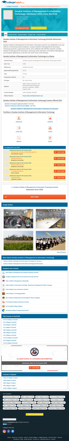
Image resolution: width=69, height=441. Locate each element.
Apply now (60, 152)
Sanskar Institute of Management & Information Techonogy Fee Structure (34, 108)
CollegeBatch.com (12, 422)
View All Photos (61, 252)
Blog (21, 439)
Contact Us (36, 439)
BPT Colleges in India (9, 405)
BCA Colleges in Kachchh (9, 340)
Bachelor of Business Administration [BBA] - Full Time (20, 106)
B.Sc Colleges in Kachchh (9, 322)
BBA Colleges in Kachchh (9, 332)
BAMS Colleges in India (58, 402)
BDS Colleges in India (44, 402)
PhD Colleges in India (25, 408)
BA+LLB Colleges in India (57, 397)
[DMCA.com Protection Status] (7, 424)
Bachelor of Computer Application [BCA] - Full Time (19, 104)
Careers (53, 439)
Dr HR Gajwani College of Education (15, 302)
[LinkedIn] (12, 431)
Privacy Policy (52, 437)
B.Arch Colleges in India (29, 402)
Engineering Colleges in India (11, 397)
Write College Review (39, 28)
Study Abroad (28, 439)
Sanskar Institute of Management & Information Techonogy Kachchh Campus (23, 263)
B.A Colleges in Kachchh (9, 327)
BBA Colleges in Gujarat (9, 383)
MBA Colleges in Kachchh (10, 330)
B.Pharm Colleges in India (42, 400)
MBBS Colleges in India (56, 405)
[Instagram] (4, 431)
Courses (20, 437)
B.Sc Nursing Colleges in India (12, 402)
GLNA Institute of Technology (13, 293)
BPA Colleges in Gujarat (9, 385)
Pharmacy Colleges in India (56, 408)
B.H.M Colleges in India (24, 405)
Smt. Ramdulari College (12, 306)
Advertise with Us (45, 439)
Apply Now (34, 197)
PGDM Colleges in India (10, 408)
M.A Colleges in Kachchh (9, 335)
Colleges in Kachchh (12, 6)
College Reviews (43, 437)
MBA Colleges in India (42, 397)
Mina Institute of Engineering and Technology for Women (20, 297)
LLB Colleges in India (26, 400)
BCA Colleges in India (57, 400)
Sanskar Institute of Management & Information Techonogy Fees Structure (22, 261)
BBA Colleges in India (28, 397)
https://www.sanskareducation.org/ (33, 95)
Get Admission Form (22, 28)
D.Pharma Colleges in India (40, 405)
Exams (26, 437)
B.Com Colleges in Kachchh (10, 343)
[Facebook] (8, 431)
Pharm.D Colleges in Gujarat (10, 377)
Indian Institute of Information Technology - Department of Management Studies (26, 285)
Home (9, 437)
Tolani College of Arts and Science (14, 289)
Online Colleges (33, 437)
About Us (14, 437)
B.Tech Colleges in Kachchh (10, 338)
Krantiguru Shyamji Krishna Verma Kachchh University (19, 276)
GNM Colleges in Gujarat (9, 380)
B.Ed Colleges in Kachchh (9, 325)
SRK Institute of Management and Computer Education (19, 272)
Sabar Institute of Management (14, 281)
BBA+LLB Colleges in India (11, 400)
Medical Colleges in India (40, 408)
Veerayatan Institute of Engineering (15, 310)
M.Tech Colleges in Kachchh (10, 319)
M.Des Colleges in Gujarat (10, 388)
